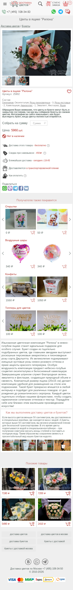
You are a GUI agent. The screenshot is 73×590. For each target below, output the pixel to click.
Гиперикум (7, 102)
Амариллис (27, 105)
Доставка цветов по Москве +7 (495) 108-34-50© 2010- (36, 570)
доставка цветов (18, 534)
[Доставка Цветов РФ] (20, 4)
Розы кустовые (62, 102)
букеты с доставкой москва (18, 548)
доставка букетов (18, 541)
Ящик (63, 105)
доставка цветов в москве (54, 534)
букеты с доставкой (54, 541)
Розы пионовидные (40, 102)
